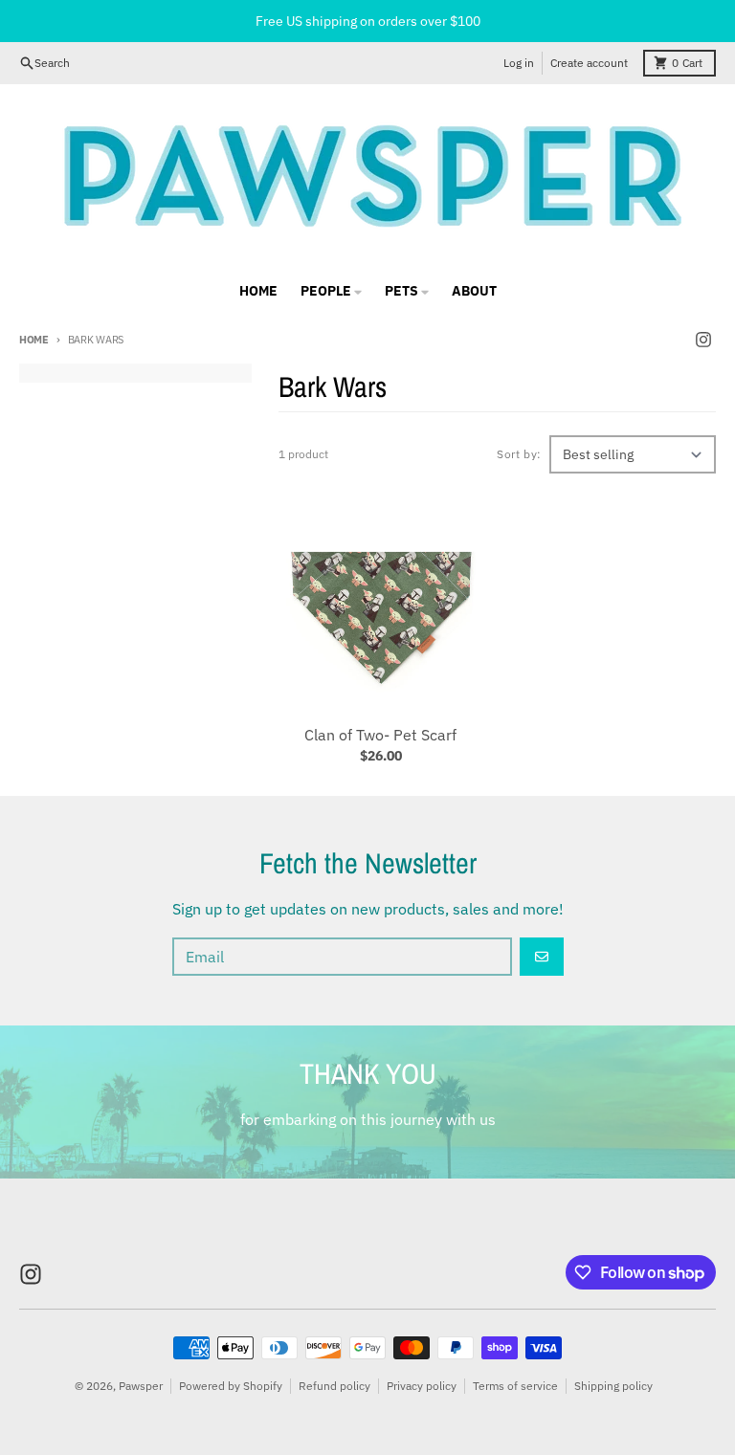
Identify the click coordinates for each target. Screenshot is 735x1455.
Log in (518, 62)
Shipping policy (613, 1385)
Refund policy (334, 1385)
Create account (589, 62)
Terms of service (515, 1385)
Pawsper (141, 1385)
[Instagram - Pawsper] (703, 339)
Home (34, 339)
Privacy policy (422, 1385)
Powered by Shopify (230, 1385)
